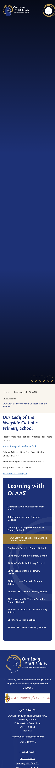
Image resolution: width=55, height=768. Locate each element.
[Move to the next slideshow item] (42, 379)
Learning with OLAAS (25, 392)
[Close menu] (48, 11)
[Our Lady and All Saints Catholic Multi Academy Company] (16, 10)
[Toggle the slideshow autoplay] (50, 379)
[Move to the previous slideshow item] (34, 379)
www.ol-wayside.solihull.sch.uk (19, 446)
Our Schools (9, 398)
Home (6, 392)
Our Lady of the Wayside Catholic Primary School (25, 405)
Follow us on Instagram (15, 473)
